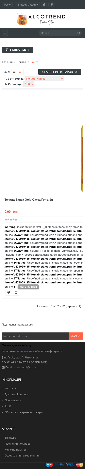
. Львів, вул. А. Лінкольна (22, 357)
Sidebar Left (19, 49)
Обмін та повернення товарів (24, 412)
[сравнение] (16, 292)
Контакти (10, 388)
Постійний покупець (17, 443)
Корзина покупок (15, 449)
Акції (8, 406)
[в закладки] (9, 292)
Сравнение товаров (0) (59, 71)
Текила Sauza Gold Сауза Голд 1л (29, 199)
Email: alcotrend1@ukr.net (21, 367)
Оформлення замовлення (22, 455)
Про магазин (13, 400)
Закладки (11, 437)
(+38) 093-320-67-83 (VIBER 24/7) (25, 362)
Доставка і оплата (16, 394)
